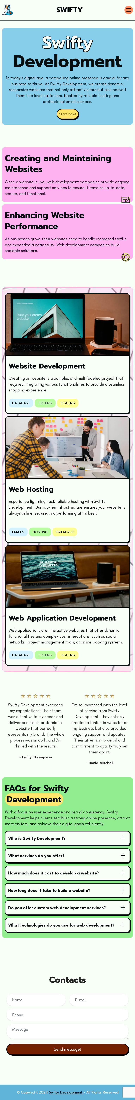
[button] (67, 838)
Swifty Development (66, 1092)
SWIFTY (69, 10)
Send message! (67, 1049)
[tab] (67, 838)
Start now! (67, 114)
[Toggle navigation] (128, 10)
